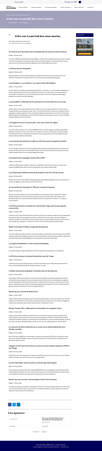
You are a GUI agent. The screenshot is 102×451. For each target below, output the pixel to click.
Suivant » (44, 432)
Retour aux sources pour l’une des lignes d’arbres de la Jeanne (33, 379)
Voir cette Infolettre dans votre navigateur (20, 43)
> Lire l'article (13, 419)
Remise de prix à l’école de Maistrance (23, 292)
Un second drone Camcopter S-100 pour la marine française (32, 187)
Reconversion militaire (51, 7)
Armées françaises (65, 7)
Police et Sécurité (78, 7)
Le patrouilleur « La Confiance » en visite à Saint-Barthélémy (32, 83)
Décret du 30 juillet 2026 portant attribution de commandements (52, 419)
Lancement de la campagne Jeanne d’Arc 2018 (27, 158)
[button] (80, 2)
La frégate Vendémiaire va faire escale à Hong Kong (28, 244)
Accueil (8, 15)
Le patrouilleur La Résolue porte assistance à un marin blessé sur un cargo (37, 102)
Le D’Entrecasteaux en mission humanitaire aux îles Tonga (31, 256)
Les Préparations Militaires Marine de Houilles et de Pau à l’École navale (36, 173)
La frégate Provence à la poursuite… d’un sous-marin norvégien (33, 123)
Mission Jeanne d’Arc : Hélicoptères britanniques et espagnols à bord (35, 308)
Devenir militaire (23, 7)
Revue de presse (24, 22)
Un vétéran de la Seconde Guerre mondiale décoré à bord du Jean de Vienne (38, 52)
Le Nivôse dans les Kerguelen (20, 68)
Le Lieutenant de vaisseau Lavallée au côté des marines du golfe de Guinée (37, 141)
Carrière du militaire (36, 7)
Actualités (90, 7)
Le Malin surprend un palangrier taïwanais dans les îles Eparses (33, 271)
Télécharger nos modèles (70, 2)
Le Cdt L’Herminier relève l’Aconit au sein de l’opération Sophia (33, 363)
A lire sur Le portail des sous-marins (37, 36)
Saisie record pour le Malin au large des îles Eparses (28, 227)
